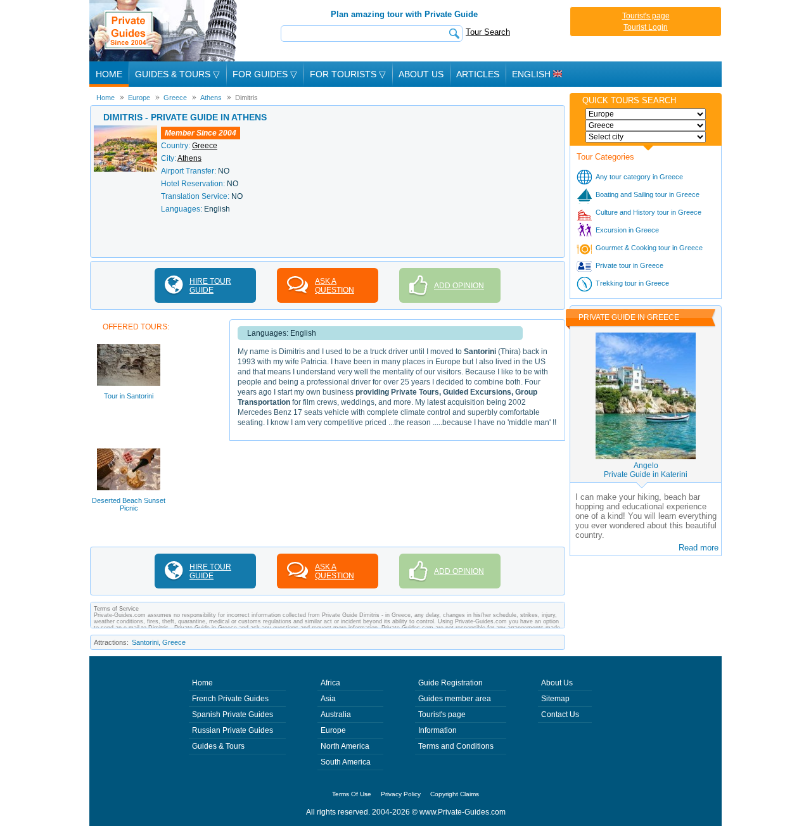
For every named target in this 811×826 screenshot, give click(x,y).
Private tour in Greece (629, 265)
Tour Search (488, 32)
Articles (477, 74)
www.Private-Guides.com (462, 812)
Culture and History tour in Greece (648, 212)
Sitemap (555, 698)
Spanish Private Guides (232, 714)
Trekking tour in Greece (632, 283)
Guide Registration (450, 682)
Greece (204, 145)
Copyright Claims (454, 794)
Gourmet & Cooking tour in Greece (649, 247)
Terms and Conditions (456, 746)
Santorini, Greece (159, 642)
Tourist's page (646, 15)
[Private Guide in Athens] (125, 129)
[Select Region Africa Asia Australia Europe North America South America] (645, 114)
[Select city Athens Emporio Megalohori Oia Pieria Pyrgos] (645, 137)
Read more (698, 547)
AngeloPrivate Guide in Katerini (645, 470)
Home (109, 74)
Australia (336, 714)
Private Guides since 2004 (164, 30)
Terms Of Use (351, 794)
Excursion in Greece (627, 230)
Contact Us (560, 714)
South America (346, 762)
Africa (330, 682)
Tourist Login (645, 27)
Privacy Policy (401, 794)
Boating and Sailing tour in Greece (647, 194)
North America (345, 746)
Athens (189, 158)
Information (437, 730)
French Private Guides (230, 698)
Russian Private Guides (232, 730)
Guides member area (454, 698)
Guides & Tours (218, 746)
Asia (328, 698)
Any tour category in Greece (639, 177)
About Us (421, 74)
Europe (333, 730)
